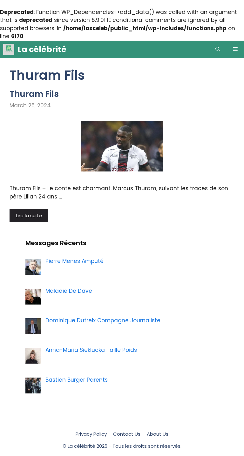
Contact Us (126, 434)
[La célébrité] (8, 49)
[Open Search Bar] (218, 49)
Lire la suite (29, 215)
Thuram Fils (34, 94)
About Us (157, 434)
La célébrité (41, 49)
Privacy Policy (91, 434)
